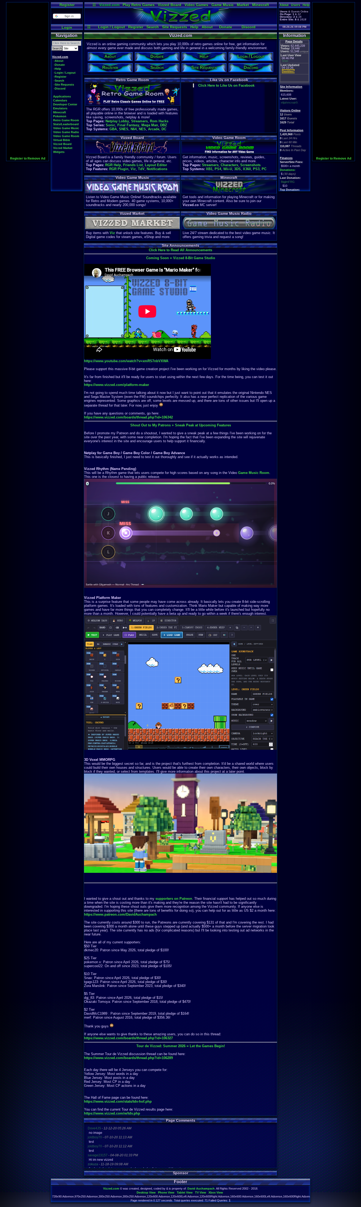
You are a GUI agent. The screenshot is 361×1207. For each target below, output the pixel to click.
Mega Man (149, 125)
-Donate (59, 64)
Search (152, 27)
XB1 (209, 169)
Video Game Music (66, 128)
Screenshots (250, 165)
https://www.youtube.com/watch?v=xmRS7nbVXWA (126, 361)
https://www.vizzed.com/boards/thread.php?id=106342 (128, 417)
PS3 (256, 169)
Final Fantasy (128, 125)
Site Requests (174, 27)
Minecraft (260, 5)
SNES (123, 129)
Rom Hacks (159, 121)
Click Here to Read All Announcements (180, 250)
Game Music (222, 5)
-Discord (60, 88)
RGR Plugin (118, 169)
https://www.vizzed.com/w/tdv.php (112, 1113)
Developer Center (65, 104)
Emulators (60, 108)
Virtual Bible (61, 140)
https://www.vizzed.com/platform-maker (116, 385)
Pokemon (59, 116)
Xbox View (216, 1192)
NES (142, 129)
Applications (62, 96)
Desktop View (146, 1192)
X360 (247, 169)
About (207, 27)
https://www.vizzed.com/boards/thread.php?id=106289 (128, 1058)
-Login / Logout (65, 72)
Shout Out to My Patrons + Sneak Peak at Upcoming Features (180, 425)
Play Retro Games (139, 5)
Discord (249, 27)
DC (163, 129)
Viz (133, 169)
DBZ (163, 125)
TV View (200, 1192)
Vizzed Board (169, 5)
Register (67, 5)
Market (243, 5)
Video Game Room (66, 136)
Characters (229, 165)
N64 (134, 129)
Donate (225, 27)
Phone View (166, 1192)
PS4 (218, 169)
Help (194, 27)
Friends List (133, 165)
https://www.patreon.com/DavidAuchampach (120, 914)
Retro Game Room (66, 120)
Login (67, 27)
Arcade (153, 129)
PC (264, 169)
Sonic (110, 125)
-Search (59, 80)
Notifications (157, 169)
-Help (57, 68)
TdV (141, 169)
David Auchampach (201, 1188)
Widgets (58, 151)
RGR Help (113, 165)
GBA (113, 129)
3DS (237, 169)
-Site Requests (64, 84)
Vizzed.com (109, 5)
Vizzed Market (62, 148)
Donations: (287, 169)
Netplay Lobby (117, 121)
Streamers (139, 121)
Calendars (60, 100)
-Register (60, 76)
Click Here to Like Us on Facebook (226, 85)
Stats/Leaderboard (66, 124)
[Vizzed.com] (181, 23)
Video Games (196, 5)
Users (295, 5)
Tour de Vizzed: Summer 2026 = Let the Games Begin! (180, 1046)
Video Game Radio (66, 132)
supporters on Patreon (173, 899)
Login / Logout (111, 27)
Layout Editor (156, 165)
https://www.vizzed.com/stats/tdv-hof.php (118, 1101)
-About (58, 60)
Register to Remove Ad (27, 158)
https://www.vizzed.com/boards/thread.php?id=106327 (128, 1038)
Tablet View (185, 1192)
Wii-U (227, 169)
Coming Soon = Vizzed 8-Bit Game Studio (180, 258)
